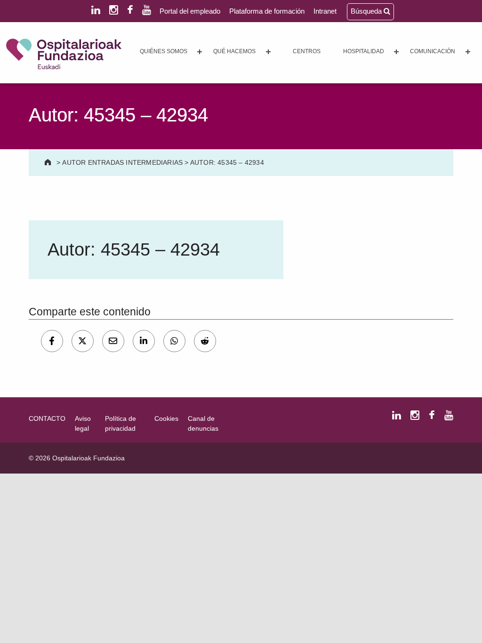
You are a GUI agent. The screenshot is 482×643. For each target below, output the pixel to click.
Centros (307, 51)
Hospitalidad (363, 51)
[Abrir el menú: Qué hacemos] (268, 51)
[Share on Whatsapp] (174, 341)
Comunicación (432, 51)
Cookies (166, 418)
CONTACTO (47, 418)
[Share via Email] (113, 341)
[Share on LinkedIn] (144, 341)
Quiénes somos (163, 51)
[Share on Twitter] (83, 341)
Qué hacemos (234, 51)
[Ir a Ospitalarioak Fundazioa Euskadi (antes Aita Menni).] (49, 162)
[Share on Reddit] (205, 341)
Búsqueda (367, 11)
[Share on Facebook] (52, 341)
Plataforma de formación (267, 11)
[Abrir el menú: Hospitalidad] (396, 51)
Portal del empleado (190, 11)
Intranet (325, 11)
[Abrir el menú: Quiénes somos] (199, 51)
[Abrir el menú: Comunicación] (468, 51)
